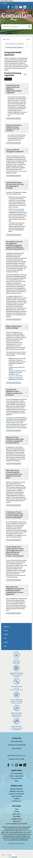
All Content (8, 79)
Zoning (16, 781)
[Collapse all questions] (28, 74)
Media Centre (16, 814)
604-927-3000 (19, 759)
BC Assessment (10, 417)
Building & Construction (16, 791)
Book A (6, 630)
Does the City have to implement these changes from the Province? (14, 128)
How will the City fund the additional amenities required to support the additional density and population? (15, 245)
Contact (6, 634)
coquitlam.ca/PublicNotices (16, 370)
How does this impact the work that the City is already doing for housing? (15, 185)
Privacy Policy (16, 821)
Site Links (16, 806)
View (5, 646)
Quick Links (16, 770)
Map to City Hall (16, 748)
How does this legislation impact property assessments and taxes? (14, 392)
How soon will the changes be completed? (15, 151)
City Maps (16, 798)
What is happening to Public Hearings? (14, 327)
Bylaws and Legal (16, 796)
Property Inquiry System (16, 776)
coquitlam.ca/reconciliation (16, 843)
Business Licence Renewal (16, 794)
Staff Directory (16, 801)
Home (4, 39)
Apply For (6, 626)
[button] (29, 27)
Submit (6, 642)
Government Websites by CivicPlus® (16, 823)
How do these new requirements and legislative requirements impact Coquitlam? (14, 89)
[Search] (27, 43)
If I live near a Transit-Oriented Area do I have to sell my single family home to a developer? (14, 515)
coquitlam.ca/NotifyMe (15, 375)
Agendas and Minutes (16, 789)
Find (5, 638)
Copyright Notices (16, 819)
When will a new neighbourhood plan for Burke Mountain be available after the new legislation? (15, 590)
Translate (14, 857)
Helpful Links (16, 786)
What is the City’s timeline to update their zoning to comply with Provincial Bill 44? (15, 440)
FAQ (8, 39)
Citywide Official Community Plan (15, 171)
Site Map (16, 811)
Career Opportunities (16, 773)
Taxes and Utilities (16, 778)
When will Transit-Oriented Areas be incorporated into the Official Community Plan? (14, 474)
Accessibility (16, 816)
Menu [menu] (5, 3)
